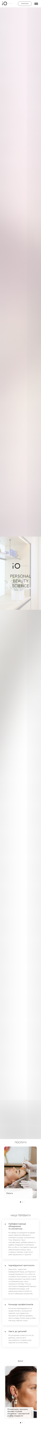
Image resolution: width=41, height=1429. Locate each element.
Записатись (24, 3)
